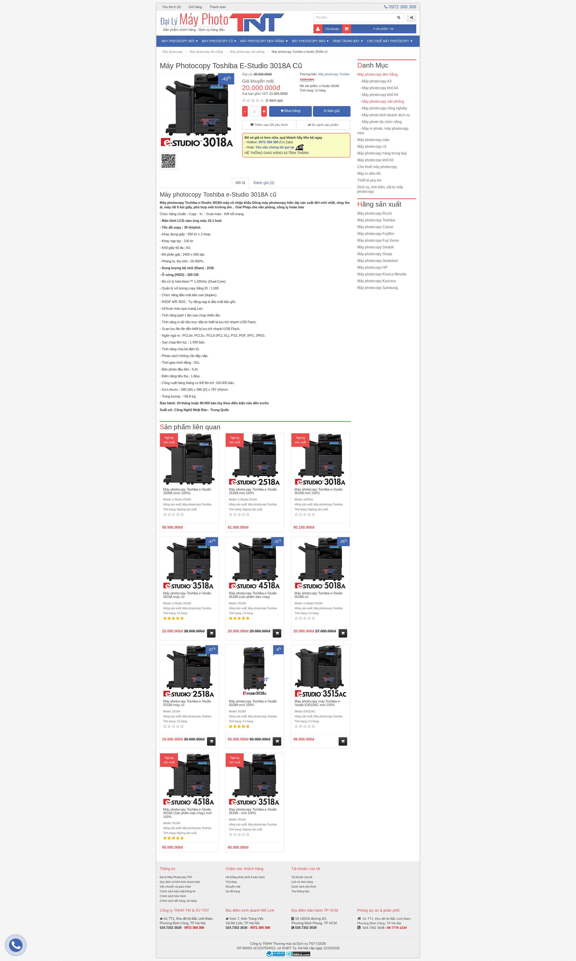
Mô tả (240, 183)
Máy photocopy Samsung (377, 288)
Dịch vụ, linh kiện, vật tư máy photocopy (380, 189)
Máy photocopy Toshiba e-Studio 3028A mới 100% (253, 703)
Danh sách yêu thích (303, 886)
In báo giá (332, 111)
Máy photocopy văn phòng (247, 51)
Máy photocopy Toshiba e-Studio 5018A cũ (318, 595)
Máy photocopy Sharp (374, 254)
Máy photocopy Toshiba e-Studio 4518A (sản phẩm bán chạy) (253, 595)
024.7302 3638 (170, 927)
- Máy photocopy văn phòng (380, 101)
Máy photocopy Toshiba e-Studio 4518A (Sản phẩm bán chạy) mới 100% (187, 813)
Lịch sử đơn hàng (302, 882)
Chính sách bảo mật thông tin (178, 891)
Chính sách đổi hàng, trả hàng (178, 900)
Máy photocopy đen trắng (262, 41)
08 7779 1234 (397, 927)
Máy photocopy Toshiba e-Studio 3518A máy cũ (187, 595)
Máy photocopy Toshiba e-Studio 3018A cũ (299, 51)
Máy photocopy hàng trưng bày (382, 153)
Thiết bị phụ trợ (369, 180)
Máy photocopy (172, 51)
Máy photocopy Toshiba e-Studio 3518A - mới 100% (253, 811)
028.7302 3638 (306, 927)
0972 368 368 (401, 6)
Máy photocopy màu (308, 41)
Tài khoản (332, 29)
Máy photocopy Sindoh (375, 247)
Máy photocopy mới (178, 41)
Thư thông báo (300, 891)
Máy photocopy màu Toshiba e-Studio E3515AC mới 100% (318, 703)
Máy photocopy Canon (375, 227)
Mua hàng (292, 111)
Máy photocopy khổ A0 (375, 160)
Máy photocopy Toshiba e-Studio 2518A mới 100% (253, 491)
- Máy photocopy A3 (374, 81)
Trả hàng (231, 882)
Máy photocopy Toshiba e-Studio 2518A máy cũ (187, 703)
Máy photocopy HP (372, 267)
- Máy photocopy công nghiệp (382, 108)
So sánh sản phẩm (325, 125)
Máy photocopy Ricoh (374, 213)
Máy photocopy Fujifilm (375, 234)
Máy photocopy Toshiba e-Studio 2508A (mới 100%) (187, 491)
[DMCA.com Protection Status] (298, 954)
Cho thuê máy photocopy (388, 41)
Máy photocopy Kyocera (376, 281)
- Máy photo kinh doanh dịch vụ (383, 115)
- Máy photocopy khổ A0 (377, 88)
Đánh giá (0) (264, 183)
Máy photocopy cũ (217, 41)
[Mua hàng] (211, 633)
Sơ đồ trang (233, 891)
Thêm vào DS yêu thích (271, 125)
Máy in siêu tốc (369, 173)
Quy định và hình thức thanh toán (180, 882)
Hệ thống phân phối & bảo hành (245, 877)
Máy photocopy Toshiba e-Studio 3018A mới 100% (318, 491)
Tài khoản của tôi (301, 877)
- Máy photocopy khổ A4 (377, 95)
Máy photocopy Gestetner (377, 261)
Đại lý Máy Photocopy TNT (176, 877)
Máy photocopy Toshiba (333, 74)
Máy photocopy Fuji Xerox (378, 240)
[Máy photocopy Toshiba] (307, 80)
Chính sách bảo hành (173, 896)
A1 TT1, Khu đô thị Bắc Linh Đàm (188, 918)
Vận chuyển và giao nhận (175, 886)
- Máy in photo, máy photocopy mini (383, 131)
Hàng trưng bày (346, 41)
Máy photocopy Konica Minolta (381, 274)
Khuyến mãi (233, 886)
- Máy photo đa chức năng (379, 122)
